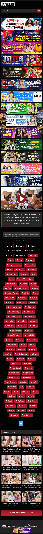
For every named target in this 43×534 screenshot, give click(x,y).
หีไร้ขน (12, 396)
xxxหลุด (24, 283)
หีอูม (17, 391)
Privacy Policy (33, 526)
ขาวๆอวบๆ (10, 297)
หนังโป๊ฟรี (16, 363)
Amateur (34, 255)
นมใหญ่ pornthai (22, 354)
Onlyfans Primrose (15, 265)
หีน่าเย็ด (31, 387)
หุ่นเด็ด (32, 396)
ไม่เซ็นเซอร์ (27, 415)
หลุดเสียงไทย (14, 377)
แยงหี (33, 405)
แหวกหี (22, 410)
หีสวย (8, 391)
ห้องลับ (34, 382)
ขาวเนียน (23, 297)
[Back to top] (37, 528)
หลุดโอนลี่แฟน (29, 377)
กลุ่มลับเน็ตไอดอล (12, 293)
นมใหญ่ (8, 354)
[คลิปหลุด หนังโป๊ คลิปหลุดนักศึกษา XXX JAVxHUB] (17, 4)
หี (22, 387)
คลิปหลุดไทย (30, 316)
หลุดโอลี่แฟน (11, 382)
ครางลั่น (10, 302)
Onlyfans (31, 260)
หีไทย (36, 391)
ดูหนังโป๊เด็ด (30, 335)
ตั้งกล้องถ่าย (32, 340)
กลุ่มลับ (35, 288)
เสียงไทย (23, 405)
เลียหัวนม (11, 405)
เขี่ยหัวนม (21, 401)
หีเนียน (26, 391)
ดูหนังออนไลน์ (16, 330)
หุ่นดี (22, 396)
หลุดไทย (23, 382)
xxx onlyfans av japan (26, 279)
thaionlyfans (12, 274)
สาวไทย (32, 358)
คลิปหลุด (33, 246)
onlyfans (21, 246)
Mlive (10, 246)
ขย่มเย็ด (26, 293)
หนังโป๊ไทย (21, 255)
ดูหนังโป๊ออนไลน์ (15, 335)
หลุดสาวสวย (15, 373)
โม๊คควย (15, 415)
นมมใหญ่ (22, 349)
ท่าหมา (11, 349)
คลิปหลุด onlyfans (15, 250)
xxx (12, 279)
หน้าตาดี (28, 363)
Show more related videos (21, 513)
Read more (20, 240)
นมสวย (33, 349)
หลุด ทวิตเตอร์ (16, 368)
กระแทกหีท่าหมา (22, 288)
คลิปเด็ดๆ (10, 321)
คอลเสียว (22, 321)
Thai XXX (20, 269)
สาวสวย (21, 358)
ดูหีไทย (10, 340)
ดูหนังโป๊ (29, 330)
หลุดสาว (29, 368)
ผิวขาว (35, 354)
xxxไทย (8, 288)
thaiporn (24, 274)
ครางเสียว (22, 302)
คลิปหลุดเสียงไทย (15, 316)
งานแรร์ (33, 321)
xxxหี (34, 283)
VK (34, 274)
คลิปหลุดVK (30, 307)
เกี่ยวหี (10, 401)
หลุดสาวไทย (29, 373)
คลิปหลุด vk (30, 250)
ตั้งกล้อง (20, 340)
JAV (11, 260)
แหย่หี (12, 410)
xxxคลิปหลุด (12, 283)
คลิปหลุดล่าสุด (15, 312)
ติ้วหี (24, 344)
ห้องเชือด (13, 387)
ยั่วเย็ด (11, 358)
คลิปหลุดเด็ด (29, 312)
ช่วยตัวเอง (10, 326)
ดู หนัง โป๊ (22, 326)
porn (9, 269)
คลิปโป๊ (10, 255)
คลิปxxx (33, 302)
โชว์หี (32, 410)
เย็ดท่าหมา (33, 401)
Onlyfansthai (31, 265)
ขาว (36, 293)
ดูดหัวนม (34, 326)
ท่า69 (32, 344)
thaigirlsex (32, 269)
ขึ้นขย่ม (34, 297)
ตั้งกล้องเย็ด (12, 344)
